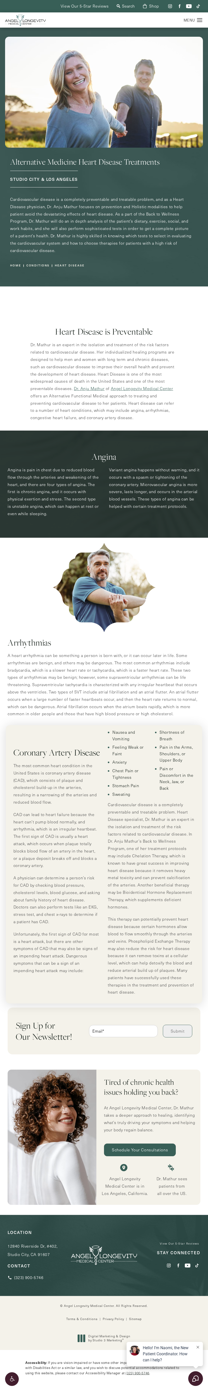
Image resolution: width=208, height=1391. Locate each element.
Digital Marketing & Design (109, 1338)
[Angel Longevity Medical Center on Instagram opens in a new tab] (170, 6)
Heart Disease (70, 265)
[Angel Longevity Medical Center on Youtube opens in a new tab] (188, 6)
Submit (178, 1031)
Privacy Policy (113, 1319)
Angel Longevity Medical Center (142, 388)
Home (15, 265)
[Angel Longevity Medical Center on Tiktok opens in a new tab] (198, 6)
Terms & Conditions (82, 1319)
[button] (12, 1379)
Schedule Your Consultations (140, 1149)
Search (128, 6)
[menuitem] (170, 6)
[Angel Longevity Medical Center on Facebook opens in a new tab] (179, 6)
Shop (154, 6)
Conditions (38, 265)
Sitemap (135, 1319)
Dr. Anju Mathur (89, 388)
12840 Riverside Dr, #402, (33, 1250)
